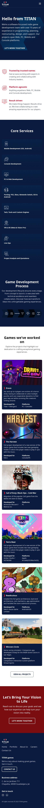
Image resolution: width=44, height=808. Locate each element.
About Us (24, 747)
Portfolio (13, 747)
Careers (34, 747)
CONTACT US (9, 769)
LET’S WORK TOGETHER (15, 48)
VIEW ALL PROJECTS (22, 674)
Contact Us (6, 750)
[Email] (3, 795)
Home (4, 747)
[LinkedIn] (7, 795)
